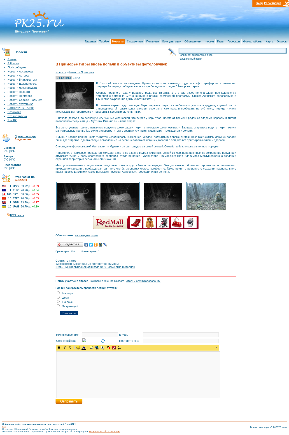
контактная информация (64, 429)
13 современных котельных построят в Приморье (87, 263)
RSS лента (17, 215)
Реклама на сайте (39, 429)
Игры (220, 41)
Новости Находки (18, 91)
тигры (94, 235)
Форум (209, 41)
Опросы (282, 41)
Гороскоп (234, 41)
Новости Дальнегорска (22, 83)
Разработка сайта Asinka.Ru (104, 431)
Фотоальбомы (252, 41)
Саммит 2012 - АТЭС (20, 108)
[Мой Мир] (100, 245)
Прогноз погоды (25, 136)
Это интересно (17, 116)
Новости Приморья (19, 96)
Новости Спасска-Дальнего (24, 100)
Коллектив (21, 429)
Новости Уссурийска (20, 104)
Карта (269, 41)
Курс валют (22, 177)
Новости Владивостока (22, 79)
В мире (11, 59)
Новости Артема (18, 75)
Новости (118, 41)
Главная (90, 41)
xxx (4, 426)
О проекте (7, 429)
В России (13, 63)
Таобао (104, 41)
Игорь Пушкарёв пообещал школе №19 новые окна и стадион (95, 267)
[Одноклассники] (95, 245)
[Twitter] (91, 245)
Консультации (171, 41)
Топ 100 (12, 120)
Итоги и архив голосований (143, 281)
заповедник (82, 235)
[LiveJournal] (105, 245)
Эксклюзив (14, 112)
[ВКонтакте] (86, 245)
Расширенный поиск (190, 58)
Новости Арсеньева (20, 71)
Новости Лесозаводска (22, 87)
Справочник (135, 41)
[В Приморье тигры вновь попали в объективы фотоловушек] (76, 210)
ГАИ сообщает (16, 67)
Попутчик (152, 41)
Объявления (192, 41)
